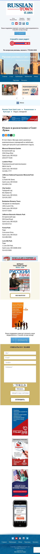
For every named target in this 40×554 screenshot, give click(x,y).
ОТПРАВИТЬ (20, 399)
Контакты (24, 80)
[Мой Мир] (8, 135)
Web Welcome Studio (20, 552)
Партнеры (16, 80)
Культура (6, 111)
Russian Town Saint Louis (11, 109)
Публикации (19, 76)
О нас (11, 76)
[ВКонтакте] (3, 135)
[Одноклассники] (6, 135)
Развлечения (29, 109)
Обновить (20, 389)
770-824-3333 (32, 50)
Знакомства (28, 76)
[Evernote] (14, 135)
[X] (11, 135)
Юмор (36, 76)
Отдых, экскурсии (20, 111)
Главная (4, 76)
